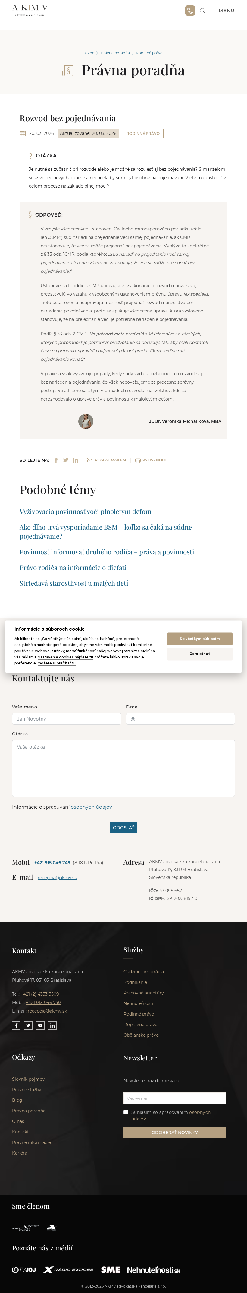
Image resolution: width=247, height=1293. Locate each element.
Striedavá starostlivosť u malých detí (74, 583)
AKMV (30, 11)
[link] (202, 10)
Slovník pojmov (28, 1079)
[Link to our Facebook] (16, 1025)
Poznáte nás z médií (42, 1247)
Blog (17, 1100)
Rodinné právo (149, 53)
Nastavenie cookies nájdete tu (65, 656)
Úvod (90, 53)
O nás (18, 1121)
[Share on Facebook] (56, 460)
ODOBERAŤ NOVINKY (175, 1132)
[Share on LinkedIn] (75, 460)
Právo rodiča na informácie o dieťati (73, 567)
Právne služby (26, 1089)
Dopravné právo (141, 1024)
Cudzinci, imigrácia (144, 972)
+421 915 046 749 (190, 10)
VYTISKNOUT (154, 460)
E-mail (133, 707)
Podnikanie (135, 982)
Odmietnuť (199, 654)
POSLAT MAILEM (110, 460)
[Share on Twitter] (65, 460)
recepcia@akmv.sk (57, 877)
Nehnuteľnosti (138, 1003)
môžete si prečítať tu (57, 663)
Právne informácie (31, 1142)
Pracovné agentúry (144, 993)
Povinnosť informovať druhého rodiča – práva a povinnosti (107, 551)
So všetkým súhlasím (200, 639)
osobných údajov (91, 807)
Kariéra (19, 1153)
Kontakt (20, 1132)
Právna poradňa (115, 53)
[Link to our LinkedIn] (52, 1025)
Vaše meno (24, 707)
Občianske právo (141, 1035)
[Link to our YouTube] (40, 1025)
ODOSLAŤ (123, 827)
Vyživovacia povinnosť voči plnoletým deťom (86, 511)
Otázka (20, 734)
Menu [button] (227, 10)
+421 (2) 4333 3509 (40, 994)
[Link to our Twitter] (28, 1025)
